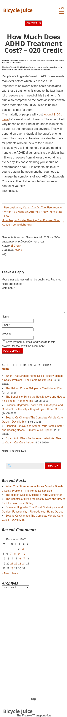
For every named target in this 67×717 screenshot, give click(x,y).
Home (18, 249)
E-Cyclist (16, 245)
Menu (61, 8)
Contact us (33, 23)
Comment (8, 288)
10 (23, 553)
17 (23, 558)
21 (11, 563)
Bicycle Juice (18, 10)
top (33, 699)
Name (6, 316)
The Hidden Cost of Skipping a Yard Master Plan (34, 388)
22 (15, 563)
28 (11, 568)
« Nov (5, 573)
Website (6, 333)
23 (19, 563)
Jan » (14, 573)
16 (19, 558)
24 (23, 563)
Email (6, 325)
